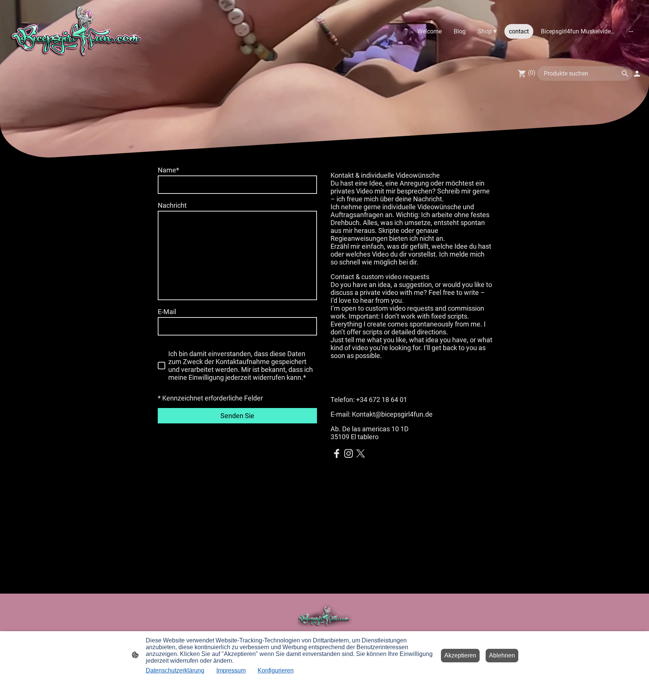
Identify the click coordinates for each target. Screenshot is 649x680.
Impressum (231, 670)
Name (168, 170)
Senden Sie (237, 416)
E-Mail (167, 312)
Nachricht (172, 205)
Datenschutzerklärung (175, 670)
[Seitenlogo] (78, 31)
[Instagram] (348, 453)
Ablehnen (502, 655)
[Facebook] (336, 453)
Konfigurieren (276, 670)
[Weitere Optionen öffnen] (630, 31)
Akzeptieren (460, 655)
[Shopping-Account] (636, 73)
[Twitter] (360, 453)
